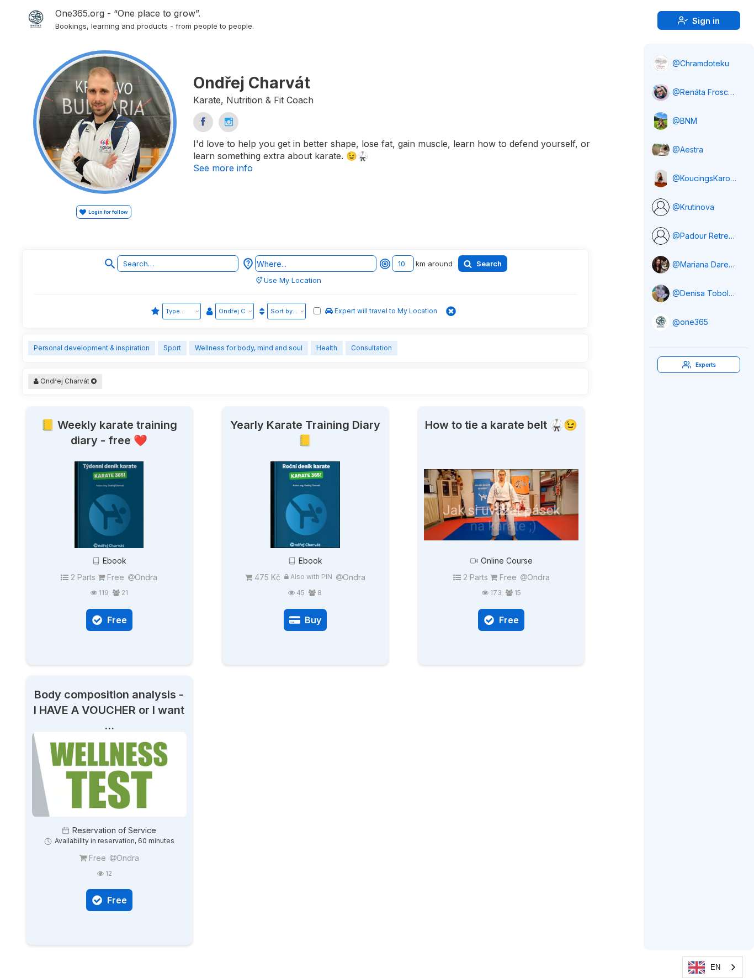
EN (715, 967)
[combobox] (712, 967)
